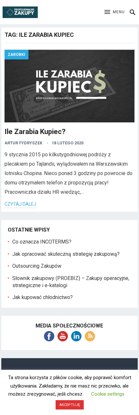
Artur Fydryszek (23, 142)
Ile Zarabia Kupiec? (35, 132)
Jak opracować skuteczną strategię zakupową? (66, 254)
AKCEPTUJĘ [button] (69, 405)
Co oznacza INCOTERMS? (41, 242)
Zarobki (16, 54)
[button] (114, 12)
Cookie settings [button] (107, 394)
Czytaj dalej (20, 204)
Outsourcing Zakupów (36, 266)
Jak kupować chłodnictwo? (42, 297)
